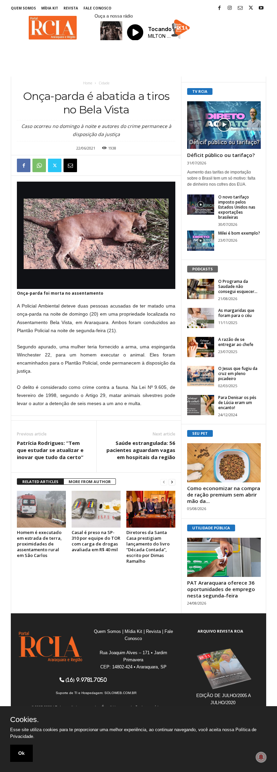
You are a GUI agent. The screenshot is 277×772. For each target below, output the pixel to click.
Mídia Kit (49, 8)
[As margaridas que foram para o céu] (200, 318)
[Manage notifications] (261, 757)
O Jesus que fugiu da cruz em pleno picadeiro (237, 373)
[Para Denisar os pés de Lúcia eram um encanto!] (200, 405)
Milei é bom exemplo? (239, 233)
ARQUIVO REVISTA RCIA (220, 631)
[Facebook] (219, 8)
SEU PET (200, 433)
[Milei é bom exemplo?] (200, 241)
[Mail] (240, 8)
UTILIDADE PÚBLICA (211, 527)
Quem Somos (23, 8)
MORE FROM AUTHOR (90, 481)
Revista (71, 8)
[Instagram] (230, 8)
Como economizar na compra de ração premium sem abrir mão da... (223, 494)
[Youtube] (261, 8)
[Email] (70, 165)
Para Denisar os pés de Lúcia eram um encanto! (237, 402)
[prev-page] (163, 481)
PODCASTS (202, 268)
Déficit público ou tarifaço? (221, 155)
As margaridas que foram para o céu (236, 313)
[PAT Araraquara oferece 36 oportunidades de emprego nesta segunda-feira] (224, 557)
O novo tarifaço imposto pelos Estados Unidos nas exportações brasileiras (236, 207)
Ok (21, 753)
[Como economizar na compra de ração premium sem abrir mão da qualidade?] (224, 462)
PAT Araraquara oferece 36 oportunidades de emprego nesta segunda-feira (221, 589)
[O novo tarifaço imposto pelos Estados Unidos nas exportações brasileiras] (200, 204)
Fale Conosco (97, 8)
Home (87, 83)
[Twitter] (251, 8)
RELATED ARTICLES (40, 481)
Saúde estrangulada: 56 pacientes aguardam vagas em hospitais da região (140, 450)
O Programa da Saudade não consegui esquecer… (237, 286)
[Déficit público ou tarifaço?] (224, 125)
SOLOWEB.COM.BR (120, 693)
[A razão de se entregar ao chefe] (200, 347)
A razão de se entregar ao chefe (235, 342)
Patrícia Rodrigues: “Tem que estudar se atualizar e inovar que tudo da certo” (50, 450)
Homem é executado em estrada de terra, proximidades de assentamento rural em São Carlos (39, 543)
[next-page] (172, 481)
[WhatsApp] (39, 165)
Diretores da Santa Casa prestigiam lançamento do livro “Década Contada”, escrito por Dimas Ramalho (148, 546)
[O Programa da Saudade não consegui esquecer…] (200, 289)
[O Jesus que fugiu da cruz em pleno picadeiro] (200, 376)
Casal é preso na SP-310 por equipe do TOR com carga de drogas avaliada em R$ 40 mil (96, 541)
